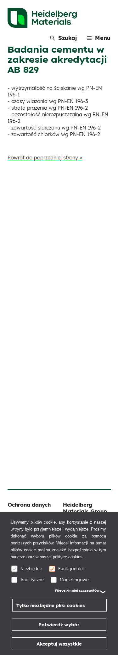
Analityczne (32, 579)
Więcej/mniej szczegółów (77, 590)
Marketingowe (74, 579)
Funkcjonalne (71, 568)
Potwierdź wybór (59, 625)
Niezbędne (31, 568)
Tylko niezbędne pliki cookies (50, 605)
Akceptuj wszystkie (59, 644)
